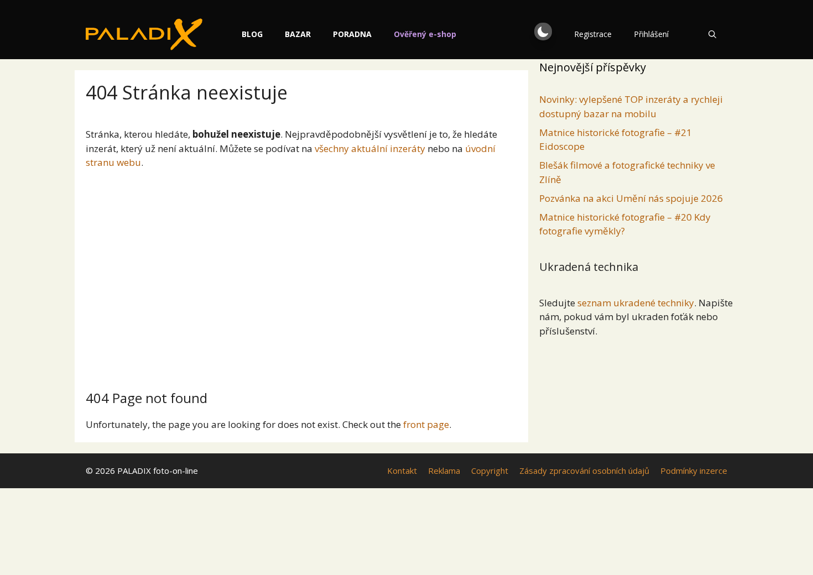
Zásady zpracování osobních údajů (584, 470)
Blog (252, 34)
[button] (543, 31)
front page (426, 424)
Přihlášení (651, 34)
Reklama (444, 470)
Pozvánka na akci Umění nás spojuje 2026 (631, 198)
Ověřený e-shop (425, 34)
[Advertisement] (301, 275)
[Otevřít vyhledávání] (712, 34)
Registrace (593, 34)
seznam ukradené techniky (635, 302)
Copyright (489, 470)
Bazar (298, 34)
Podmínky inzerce (693, 470)
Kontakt (402, 470)
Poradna (352, 34)
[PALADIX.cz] (144, 34)
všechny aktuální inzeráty (370, 148)
